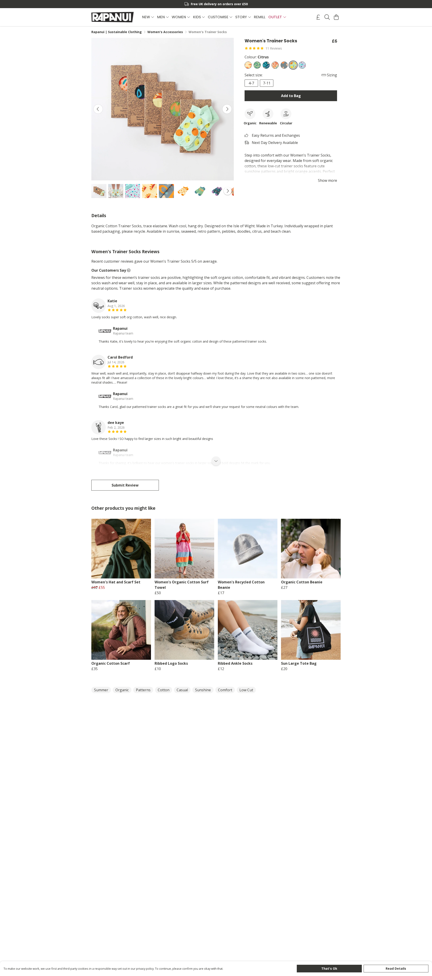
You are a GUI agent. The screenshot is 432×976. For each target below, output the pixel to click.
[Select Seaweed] (257, 65)
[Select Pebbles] (275, 65)
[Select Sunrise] (248, 65)
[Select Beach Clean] (302, 65)
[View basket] (336, 17)
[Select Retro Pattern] (266, 65)
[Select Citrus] (293, 65)
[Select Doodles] (284, 65)
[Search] (327, 17)
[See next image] (227, 109)
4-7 (251, 83)
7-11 (266, 83)
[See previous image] (98, 109)
